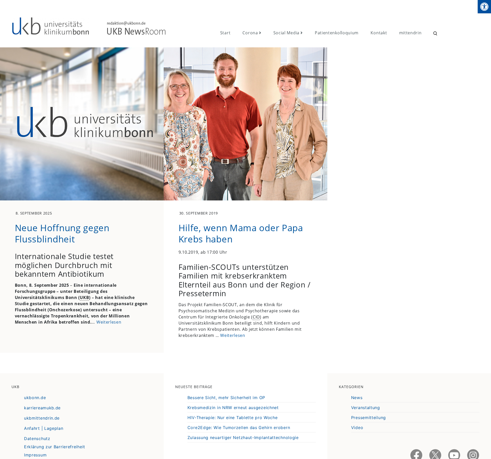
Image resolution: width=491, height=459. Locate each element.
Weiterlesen (108, 322)
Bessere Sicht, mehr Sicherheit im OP (226, 397)
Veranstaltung (365, 407)
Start (225, 33)
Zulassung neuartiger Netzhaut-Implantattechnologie (243, 437)
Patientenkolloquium (337, 33)
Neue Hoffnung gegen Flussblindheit (62, 233)
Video (357, 427)
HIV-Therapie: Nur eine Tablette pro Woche (232, 417)
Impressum (35, 454)
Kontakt (379, 33)
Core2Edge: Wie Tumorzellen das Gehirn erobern (238, 427)
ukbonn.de (35, 397)
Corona (250, 33)
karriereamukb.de (42, 407)
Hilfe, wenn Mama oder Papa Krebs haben (240, 233)
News (357, 397)
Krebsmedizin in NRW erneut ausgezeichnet (233, 407)
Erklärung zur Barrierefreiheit (54, 446)
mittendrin (410, 33)
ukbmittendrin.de (42, 418)
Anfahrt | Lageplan (43, 428)
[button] (484, 6)
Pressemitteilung (368, 417)
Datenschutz (37, 438)
